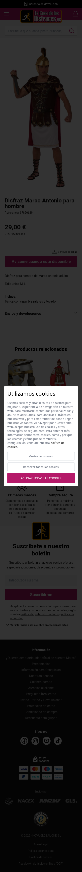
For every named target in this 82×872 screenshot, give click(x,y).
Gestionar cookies (41, 456)
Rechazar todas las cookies (41, 467)
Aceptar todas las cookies (41, 478)
